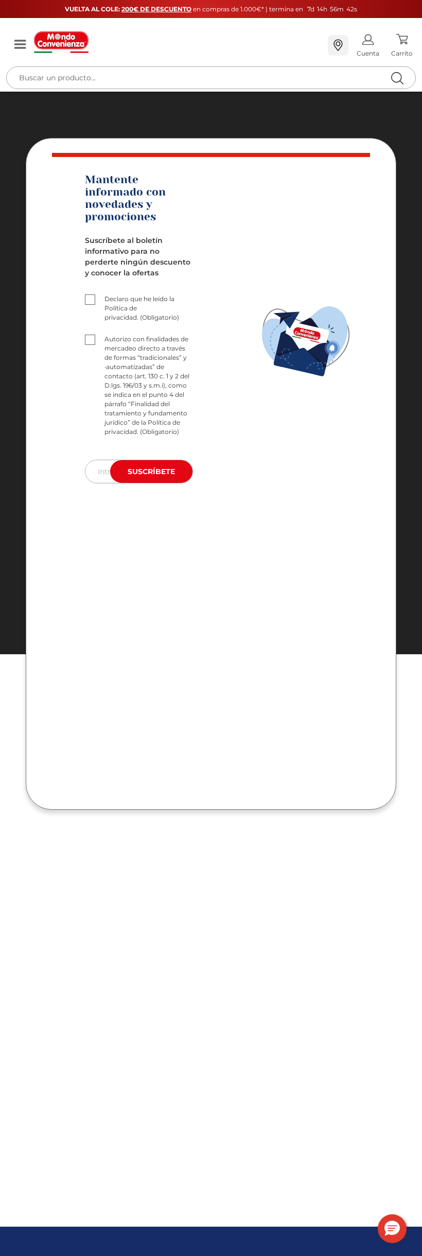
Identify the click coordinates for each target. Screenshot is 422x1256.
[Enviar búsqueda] (397, 78)
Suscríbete (151, 471)
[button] (392, 1228)
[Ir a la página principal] (177, 42)
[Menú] (20, 45)
